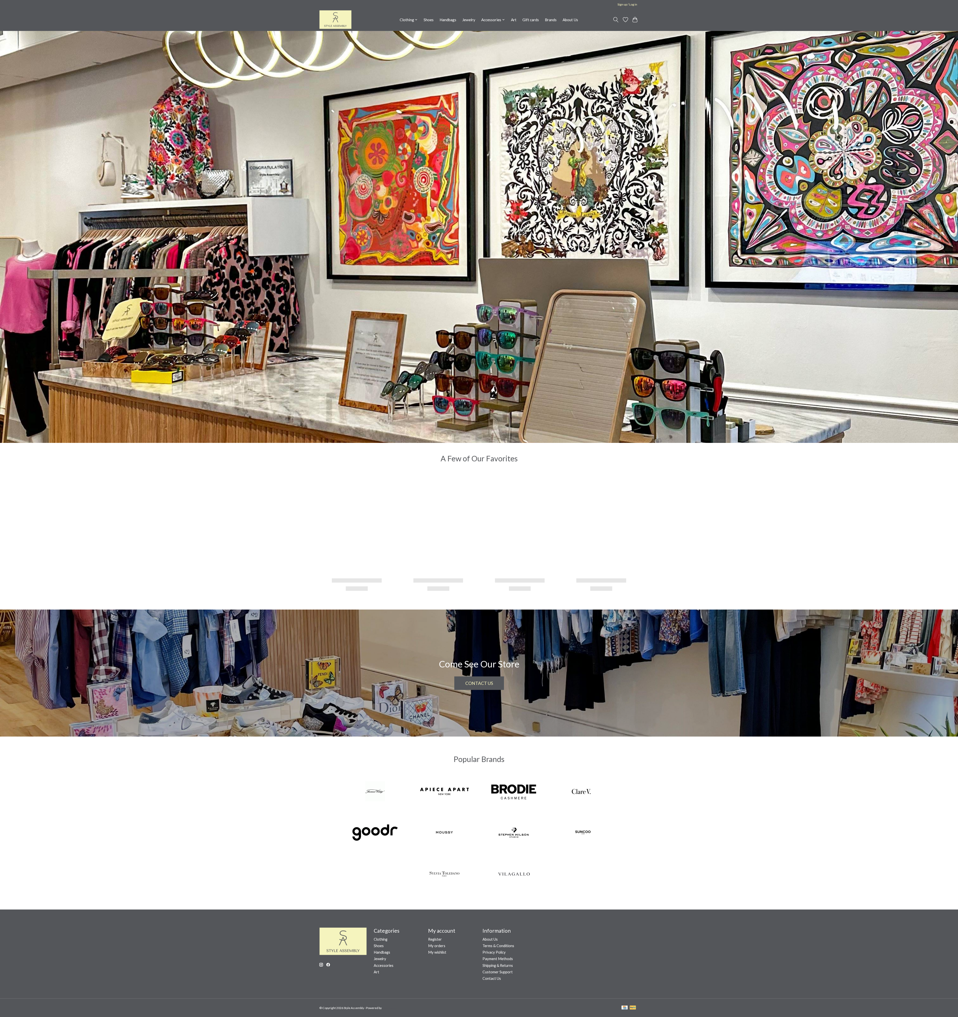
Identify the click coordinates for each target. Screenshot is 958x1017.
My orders (436, 946)
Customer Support (497, 972)
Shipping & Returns (497, 965)
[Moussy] (444, 833)
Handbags (448, 19)
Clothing (380, 939)
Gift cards (530, 19)
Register (435, 939)
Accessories (383, 965)
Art (513, 19)
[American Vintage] (375, 791)
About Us (570, 19)
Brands (551, 19)
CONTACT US (479, 683)
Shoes (429, 19)
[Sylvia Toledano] (444, 874)
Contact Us (491, 978)
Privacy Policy (494, 952)
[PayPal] (633, 1008)
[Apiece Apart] (444, 791)
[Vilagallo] (513, 874)
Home (388, 19)
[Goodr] (375, 833)
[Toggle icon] (615, 19)
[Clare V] (583, 791)
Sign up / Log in (627, 4)
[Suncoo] (583, 833)
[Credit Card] (624, 1008)
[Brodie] (513, 791)
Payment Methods (497, 959)
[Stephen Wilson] (513, 833)
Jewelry (468, 19)
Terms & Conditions (498, 946)
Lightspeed (389, 1008)
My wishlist (437, 952)
